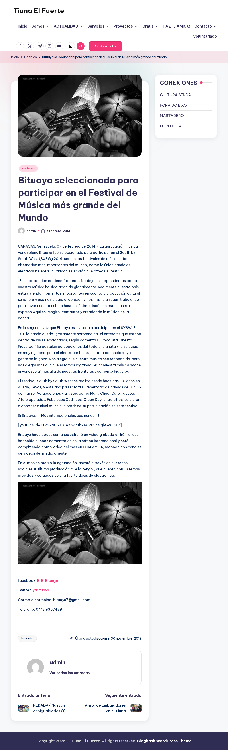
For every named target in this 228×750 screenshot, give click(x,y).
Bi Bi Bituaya (47, 580)
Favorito (27, 638)
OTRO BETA (171, 126)
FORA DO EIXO (173, 105)
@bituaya (41, 590)
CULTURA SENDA (175, 94)
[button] (105, 46)
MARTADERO (172, 115)
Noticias (28, 168)
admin (57, 662)
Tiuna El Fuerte (38, 10)
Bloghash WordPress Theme (164, 740)
